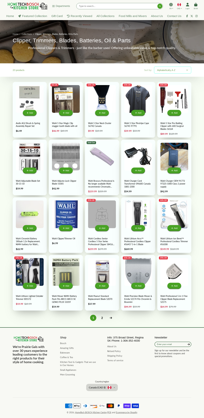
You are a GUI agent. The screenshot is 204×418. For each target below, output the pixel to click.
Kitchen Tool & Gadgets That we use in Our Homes (78, 364)
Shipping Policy (114, 355)
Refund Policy (114, 351)
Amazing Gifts (67, 348)
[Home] (27, 6)
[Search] (159, 6)
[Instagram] (196, 16)
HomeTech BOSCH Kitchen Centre (91, 412)
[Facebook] (187, 16)
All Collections (105, 16)
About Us (157, 16)
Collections (27, 34)
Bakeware (65, 352)
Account (187, 6)
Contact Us (174, 16)
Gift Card (57, 16)
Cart (196, 6)
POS (109, 412)
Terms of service (115, 360)
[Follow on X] (191, 16)
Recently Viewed (81, 16)
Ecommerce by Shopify (126, 412)
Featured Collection (34, 16)
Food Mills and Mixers (133, 16)
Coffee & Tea (66, 357)
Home (10, 16)
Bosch (63, 343)
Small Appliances (68, 370)
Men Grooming (67, 374)
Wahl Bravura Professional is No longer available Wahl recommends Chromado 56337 (102, 167)
